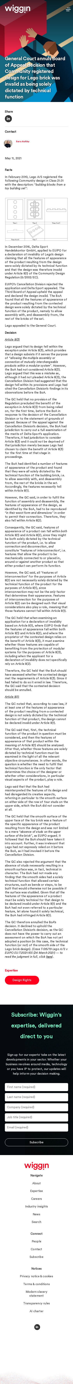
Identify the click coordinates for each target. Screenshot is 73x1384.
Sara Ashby (22, 141)
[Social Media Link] (37, 1327)
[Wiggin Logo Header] (17, 9)
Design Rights (22, 980)
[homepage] (36, 1166)
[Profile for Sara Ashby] (8, 146)
